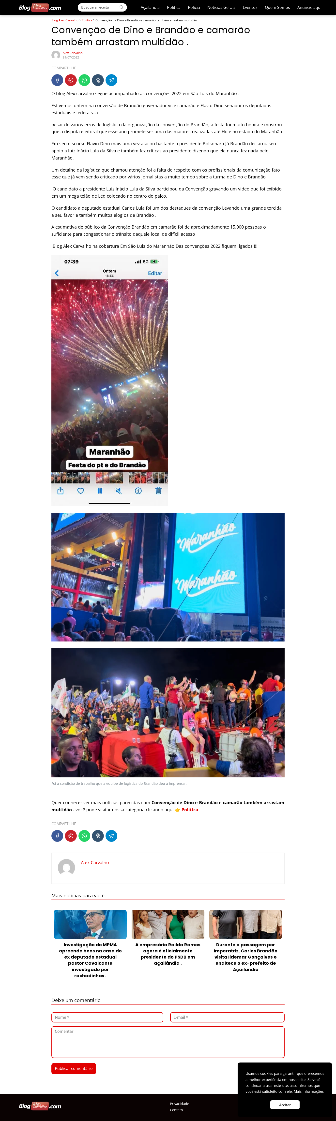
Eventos (250, 7)
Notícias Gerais (221, 7)
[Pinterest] (71, 80)
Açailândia (150, 7)
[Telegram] (111, 80)
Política (174, 7)
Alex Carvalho (73, 53)
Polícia (194, 7)
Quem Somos (277, 7)
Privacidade (179, 1103)
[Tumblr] (98, 80)
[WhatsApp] (84, 80)
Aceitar (285, 1104)
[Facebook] (57, 80)
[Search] (121, 7)
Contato (176, 1109)
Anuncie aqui (309, 7)
